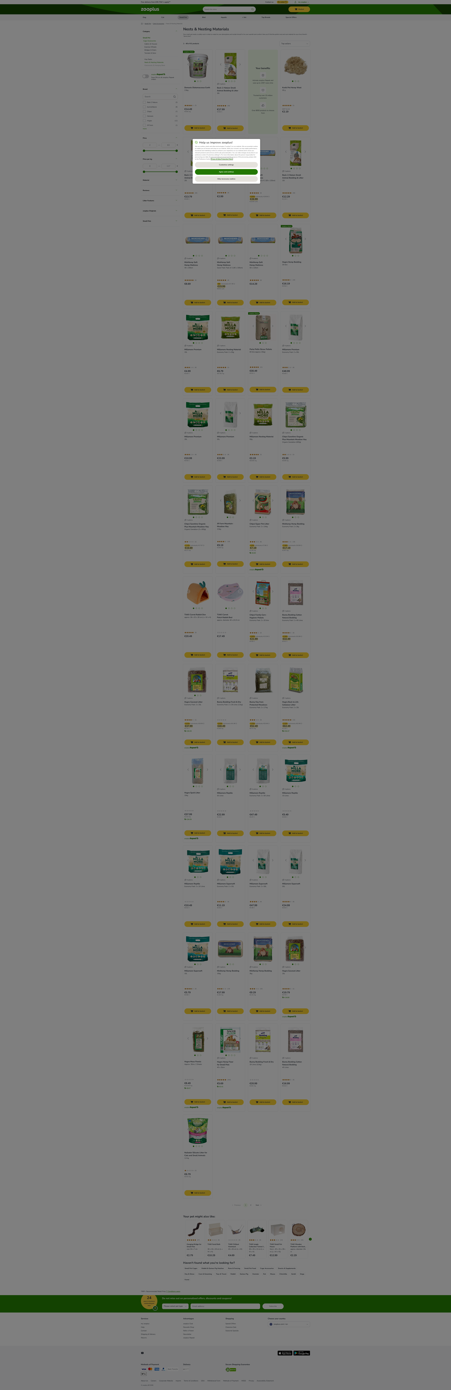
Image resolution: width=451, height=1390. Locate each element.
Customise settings (226, 165)
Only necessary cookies (226, 179)
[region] (226, 161)
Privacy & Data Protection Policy (222, 159)
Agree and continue (226, 172)
